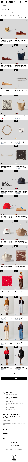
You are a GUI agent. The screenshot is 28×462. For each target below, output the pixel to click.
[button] (21, 2)
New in (12, 15)
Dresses (20, 15)
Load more (14, 378)
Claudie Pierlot (4, 9)
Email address (6, 420)
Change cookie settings (11, 449)
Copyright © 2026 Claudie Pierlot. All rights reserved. (14, 451)
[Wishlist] (12, 21)
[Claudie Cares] (14, 457)
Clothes (3, 15)
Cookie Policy (22, 448)
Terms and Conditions (7, 448)
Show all (14, 383)
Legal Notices (19, 449)
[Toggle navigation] (26, 2)
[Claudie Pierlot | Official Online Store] (8, 2)
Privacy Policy (16, 448)
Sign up (24, 420)
